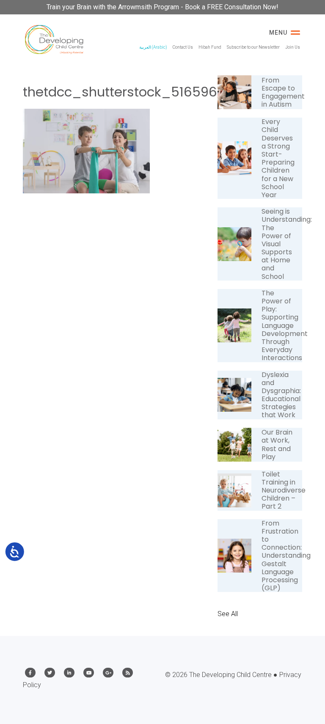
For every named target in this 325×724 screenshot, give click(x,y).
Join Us (292, 47)
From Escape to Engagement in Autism (283, 92)
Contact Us (183, 47)
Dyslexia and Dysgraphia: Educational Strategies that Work (281, 395)
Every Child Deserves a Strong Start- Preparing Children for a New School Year (278, 158)
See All (228, 614)
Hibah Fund (209, 47)
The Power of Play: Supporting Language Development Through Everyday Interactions (285, 325)
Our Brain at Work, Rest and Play (277, 444)
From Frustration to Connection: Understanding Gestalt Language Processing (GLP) (286, 555)
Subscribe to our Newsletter (253, 47)
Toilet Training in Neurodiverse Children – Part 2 (284, 490)
